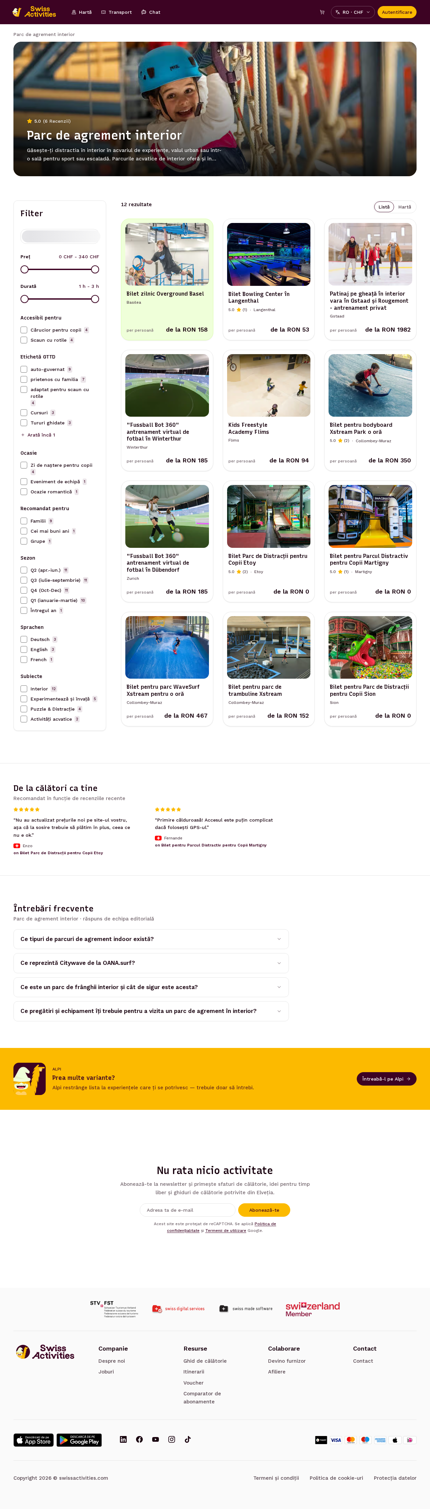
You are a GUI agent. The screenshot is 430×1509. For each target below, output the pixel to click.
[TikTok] (187, 1440)
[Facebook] (139, 1440)
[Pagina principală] (37, 12)
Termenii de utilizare (225, 1230)
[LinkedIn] (123, 1440)
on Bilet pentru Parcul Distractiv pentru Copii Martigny (211, 845)
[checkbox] (23, 330)
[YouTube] (155, 1440)
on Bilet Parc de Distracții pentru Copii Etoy (58, 853)
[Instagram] (171, 1440)
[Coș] (322, 12)
